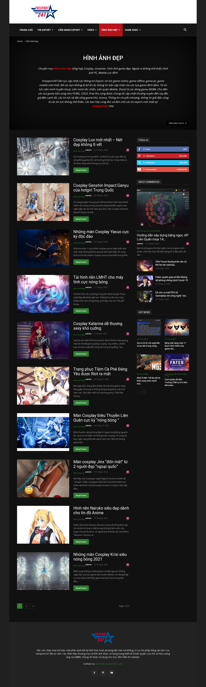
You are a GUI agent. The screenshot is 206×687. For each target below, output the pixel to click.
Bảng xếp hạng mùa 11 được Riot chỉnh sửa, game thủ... (175, 346)
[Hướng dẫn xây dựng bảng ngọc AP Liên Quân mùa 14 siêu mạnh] (163, 207)
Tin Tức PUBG (142, 374)
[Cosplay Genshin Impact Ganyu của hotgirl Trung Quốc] (43, 202)
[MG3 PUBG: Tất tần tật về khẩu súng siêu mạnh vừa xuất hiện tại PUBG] (149, 362)
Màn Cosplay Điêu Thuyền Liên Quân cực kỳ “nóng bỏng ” (100, 417)
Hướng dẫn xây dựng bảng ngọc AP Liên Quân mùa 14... (162, 237)
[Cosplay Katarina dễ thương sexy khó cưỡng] (43, 340)
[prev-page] (139, 392)
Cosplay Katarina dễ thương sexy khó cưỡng (97, 326)
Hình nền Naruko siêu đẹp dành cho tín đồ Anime (101, 510)
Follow (183, 156)
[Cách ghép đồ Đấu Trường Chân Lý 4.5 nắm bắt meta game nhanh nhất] (177, 362)
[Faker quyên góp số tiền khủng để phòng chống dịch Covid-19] (145, 281)
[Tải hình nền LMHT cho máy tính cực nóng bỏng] (43, 294)
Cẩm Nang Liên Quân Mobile (148, 231)
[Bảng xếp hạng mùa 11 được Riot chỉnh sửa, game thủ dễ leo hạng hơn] (177, 327)
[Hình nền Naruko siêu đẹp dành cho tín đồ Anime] (43, 525)
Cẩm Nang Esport (69, 29)
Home (20, 41)
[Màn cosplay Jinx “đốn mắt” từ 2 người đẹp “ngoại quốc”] (43, 478)
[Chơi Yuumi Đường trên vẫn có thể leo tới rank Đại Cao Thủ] (145, 265)
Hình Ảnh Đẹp (109, 29)
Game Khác (131, 29)
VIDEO (90, 29)
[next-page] (33, 606)
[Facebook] (94, 673)
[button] (185, 30)
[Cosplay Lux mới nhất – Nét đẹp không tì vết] (43, 156)
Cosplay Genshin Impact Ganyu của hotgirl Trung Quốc (101, 187)
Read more (81, 170)
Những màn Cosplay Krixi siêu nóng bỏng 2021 (100, 557)
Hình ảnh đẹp (62, 68)
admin (88, 150)
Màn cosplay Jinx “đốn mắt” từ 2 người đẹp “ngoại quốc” (100, 464)
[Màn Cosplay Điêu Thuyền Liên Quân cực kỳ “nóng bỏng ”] (43, 432)
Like (185, 149)
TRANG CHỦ (26, 29)
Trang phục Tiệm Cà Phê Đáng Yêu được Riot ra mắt (100, 371)
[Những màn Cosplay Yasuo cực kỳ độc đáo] (43, 248)
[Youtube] (111, 673)
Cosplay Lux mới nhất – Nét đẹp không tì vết (97, 142)
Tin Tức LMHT (142, 339)
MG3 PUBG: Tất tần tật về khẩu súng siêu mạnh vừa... (148, 381)
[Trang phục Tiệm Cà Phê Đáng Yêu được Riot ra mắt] (43, 386)
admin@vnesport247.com (109, 663)
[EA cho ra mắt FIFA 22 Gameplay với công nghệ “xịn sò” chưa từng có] (145, 296)
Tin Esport (44, 29)
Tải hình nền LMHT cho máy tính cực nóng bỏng (98, 279)
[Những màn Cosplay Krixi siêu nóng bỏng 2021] (43, 571)
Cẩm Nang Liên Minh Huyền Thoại (176, 375)
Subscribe (182, 169)
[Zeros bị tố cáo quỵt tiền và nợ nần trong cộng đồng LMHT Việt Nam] (149, 327)
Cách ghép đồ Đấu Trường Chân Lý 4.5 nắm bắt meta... (176, 382)
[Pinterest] (103, 673)
